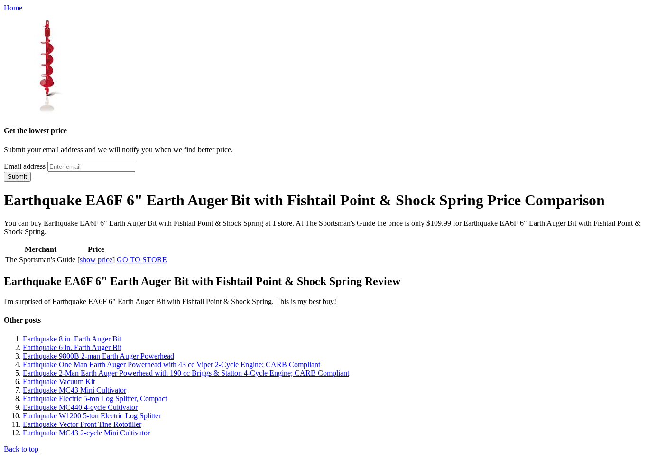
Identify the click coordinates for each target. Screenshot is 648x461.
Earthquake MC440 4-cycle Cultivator (80, 407)
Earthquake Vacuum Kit (59, 382)
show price (96, 260)
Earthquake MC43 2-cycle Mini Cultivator (86, 433)
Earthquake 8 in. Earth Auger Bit (72, 339)
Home (13, 8)
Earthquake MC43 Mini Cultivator (74, 390)
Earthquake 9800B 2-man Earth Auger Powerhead (98, 356)
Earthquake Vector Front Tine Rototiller (82, 424)
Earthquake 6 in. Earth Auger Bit (72, 347)
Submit (17, 176)
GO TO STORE (142, 260)
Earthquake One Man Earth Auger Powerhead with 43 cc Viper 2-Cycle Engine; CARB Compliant (171, 364)
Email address (25, 166)
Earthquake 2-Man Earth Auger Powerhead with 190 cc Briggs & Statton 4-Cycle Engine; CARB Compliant (186, 373)
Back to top (21, 449)
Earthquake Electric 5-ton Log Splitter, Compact (95, 399)
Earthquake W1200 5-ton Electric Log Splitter (92, 416)
